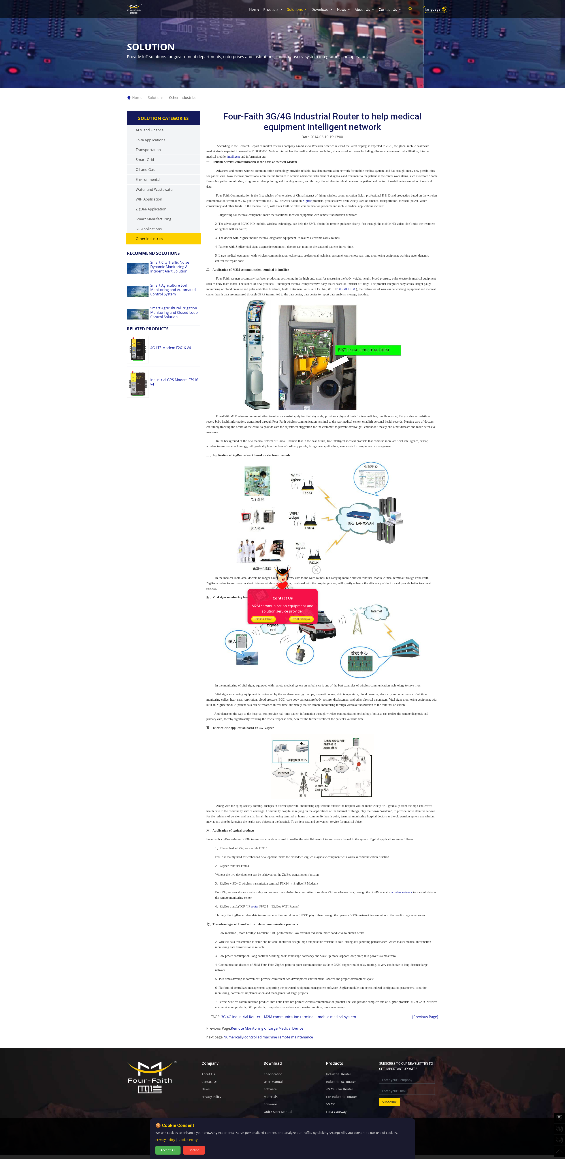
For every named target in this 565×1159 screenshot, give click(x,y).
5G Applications (149, 229)
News (341, 9)
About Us (362, 9)
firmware (270, 1104)
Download (319, 9)
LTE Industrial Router (341, 1096)
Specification (273, 1074)
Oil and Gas (145, 169)
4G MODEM (347, 289)
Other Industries (182, 97)
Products (271, 9)
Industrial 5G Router (341, 1081)
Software (270, 1089)
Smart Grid (145, 159)
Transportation (148, 149)
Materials (271, 1096)
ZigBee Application (151, 209)
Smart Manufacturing (153, 219)
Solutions (295, 9)
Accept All (168, 1150)
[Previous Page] (425, 1016)
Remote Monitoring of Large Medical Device (267, 1028)
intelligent (233, 156)
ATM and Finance (150, 130)
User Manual (273, 1081)
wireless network (401, 892)
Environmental (148, 179)
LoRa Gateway (336, 1111)
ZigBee (307, 200)
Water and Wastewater (155, 189)
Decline (194, 1150)
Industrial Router (338, 1074)
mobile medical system (338, 1016)
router (254, 906)
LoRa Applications (150, 140)
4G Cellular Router (339, 1089)
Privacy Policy (211, 1096)
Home (254, 9)
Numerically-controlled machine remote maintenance (268, 1037)
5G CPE (331, 1104)
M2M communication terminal (290, 1016)
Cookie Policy (188, 1140)
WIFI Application (149, 199)
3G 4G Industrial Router (242, 1016)
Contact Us (388, 9)
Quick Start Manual (278, 1111)
